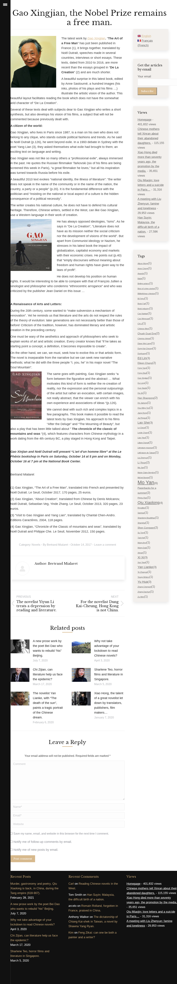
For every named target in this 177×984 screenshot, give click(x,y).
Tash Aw (141, 538)
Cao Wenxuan (144, 319)
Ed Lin (142, 358)
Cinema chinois (144, 338)
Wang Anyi (142, 543)
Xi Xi (141, 557)
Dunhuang (142, 353)
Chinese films (143, 329)
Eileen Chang (145, 363)
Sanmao (141, 513)
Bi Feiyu (141, 299)
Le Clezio (141, 428)
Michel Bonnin (143, 478)
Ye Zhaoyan (143, 572)
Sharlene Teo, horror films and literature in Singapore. (108, 674)
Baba (140, 278)
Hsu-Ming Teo (143, 408)
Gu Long (141, 383)
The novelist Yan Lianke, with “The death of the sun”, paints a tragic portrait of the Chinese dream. (48, 705)
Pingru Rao (142, 498)
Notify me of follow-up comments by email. (42, 842)
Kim (70, 932)
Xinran (140, 553)
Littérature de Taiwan (146, 453)
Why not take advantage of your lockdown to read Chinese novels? (106, 648)
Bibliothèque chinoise (146, 294)
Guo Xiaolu (142, 388)
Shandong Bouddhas (146, 518)
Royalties (141, 508)
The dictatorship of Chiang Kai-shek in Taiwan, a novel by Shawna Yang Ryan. (93, 921)
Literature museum (145, 448)
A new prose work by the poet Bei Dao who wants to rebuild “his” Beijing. (48, 648)
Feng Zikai (142, 373)
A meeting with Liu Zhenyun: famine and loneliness (149, 203)
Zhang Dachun (144, 592)
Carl (71, 883)
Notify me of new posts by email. (35, 849)
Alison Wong (143, 263)
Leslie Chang (143, 433)
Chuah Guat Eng (147, 333)
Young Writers (143, 577)
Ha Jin (140, 393)
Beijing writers (143, 284)
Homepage (144, 119)
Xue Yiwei (142, 562)
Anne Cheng (143, 268)
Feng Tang (142, 368)
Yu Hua (143, 581)
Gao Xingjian (96, 38)
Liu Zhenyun (143, 458)
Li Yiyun (142, 462)
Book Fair (142, 304)
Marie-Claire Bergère (146, 473)
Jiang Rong (142, 413)
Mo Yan (146, 482)
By (55, 544)
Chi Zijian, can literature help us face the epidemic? (48, 674)
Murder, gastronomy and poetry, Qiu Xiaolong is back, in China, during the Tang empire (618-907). (34, 888)
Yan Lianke (145, 567)
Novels (36, 544)
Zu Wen (141, 597)
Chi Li (140, 324)
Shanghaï (142, 523)
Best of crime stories (146, 289)
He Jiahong (142, 403)
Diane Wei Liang (144, 343)
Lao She (143, 422)
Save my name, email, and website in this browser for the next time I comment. (61, 833)
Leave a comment (105, 544)
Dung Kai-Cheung (145, 348)
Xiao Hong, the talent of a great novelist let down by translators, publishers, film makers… (108, 702)
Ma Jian (141, 468)
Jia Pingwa (142, 418)
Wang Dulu (142, 548)
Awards (141, 273)
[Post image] (19, 646)
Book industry (143, 309)
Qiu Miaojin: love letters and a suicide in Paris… (151, 185)
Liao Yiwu (142, 438)
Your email (144, 76)
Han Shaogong (146, 398)
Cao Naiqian (143, 314)
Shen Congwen (146, 527)
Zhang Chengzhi (144, 587)
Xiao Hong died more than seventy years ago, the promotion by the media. (150, 162)
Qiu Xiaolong (148, 502)
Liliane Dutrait (143, 443)
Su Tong (141, 533)
